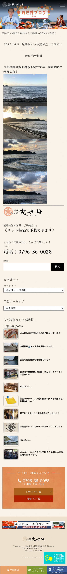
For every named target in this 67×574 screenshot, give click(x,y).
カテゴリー (9, 286)
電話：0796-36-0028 (27, 251)
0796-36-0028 (36, 481)
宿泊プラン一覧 (33, 499)
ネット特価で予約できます (29, 230)
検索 (5, 261)
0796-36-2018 (36, 550)
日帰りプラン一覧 (33, 492)
